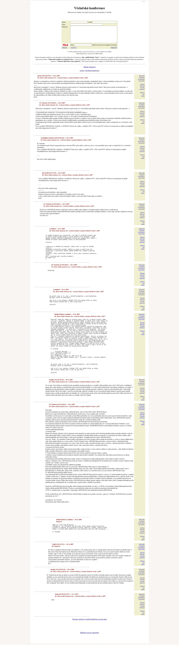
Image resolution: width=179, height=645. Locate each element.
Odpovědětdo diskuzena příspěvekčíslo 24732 (141, 292)
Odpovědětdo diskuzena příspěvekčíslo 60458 (141, 596)
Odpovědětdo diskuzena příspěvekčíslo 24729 (141, 231)
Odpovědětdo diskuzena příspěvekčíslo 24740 (141, 406)
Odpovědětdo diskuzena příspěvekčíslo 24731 (141, 267)
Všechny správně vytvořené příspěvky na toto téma (89, 619)
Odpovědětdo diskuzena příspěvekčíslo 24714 (141, 105)
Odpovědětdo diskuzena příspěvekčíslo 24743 (141, 522)
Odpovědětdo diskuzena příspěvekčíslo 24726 (141, 175)
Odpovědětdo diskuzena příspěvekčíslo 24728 (141, 206)
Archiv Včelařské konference (89, 70)
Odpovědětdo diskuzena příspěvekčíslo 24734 (141, 382)
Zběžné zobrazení (89, 67)
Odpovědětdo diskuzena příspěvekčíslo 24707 (141, 78)
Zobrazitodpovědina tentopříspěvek (142, 86)
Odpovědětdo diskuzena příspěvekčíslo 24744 (141, 546)
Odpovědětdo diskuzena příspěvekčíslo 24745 (141, 571)
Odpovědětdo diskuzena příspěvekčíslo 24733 (141, 316)
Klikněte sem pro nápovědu (89, 632)
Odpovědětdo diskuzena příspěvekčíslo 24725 (141, 140)
